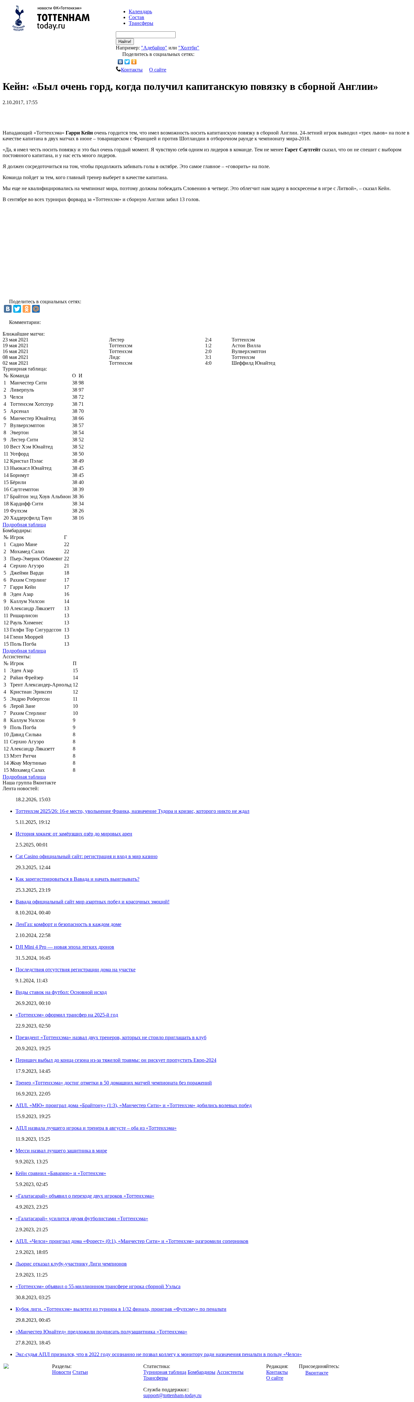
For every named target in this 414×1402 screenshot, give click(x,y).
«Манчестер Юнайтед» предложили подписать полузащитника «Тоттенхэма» (101, 1331)
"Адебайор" (154, 47)
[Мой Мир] (36, 309)
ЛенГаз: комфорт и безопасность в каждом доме (68, 924)
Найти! (124, 41)
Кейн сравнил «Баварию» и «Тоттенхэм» (61, 1173)
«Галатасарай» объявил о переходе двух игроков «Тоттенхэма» (85, 1196)
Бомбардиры (201, 1372)
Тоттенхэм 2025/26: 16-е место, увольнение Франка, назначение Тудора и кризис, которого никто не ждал (132, 811)
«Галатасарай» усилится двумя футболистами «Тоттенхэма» (82, 1218)
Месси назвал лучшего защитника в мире (61, 1150)
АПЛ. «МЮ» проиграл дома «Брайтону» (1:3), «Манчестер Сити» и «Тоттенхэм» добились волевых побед (134, 1105)
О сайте (157, 69)
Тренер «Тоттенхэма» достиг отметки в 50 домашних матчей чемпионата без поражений (114, 1082)
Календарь (140, 11)
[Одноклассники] (134, 62)
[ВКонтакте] (120, 62)
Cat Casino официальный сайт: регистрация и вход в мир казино (87, 856)
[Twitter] (127, 62)
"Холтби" (188, 47)
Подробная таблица (24, 524)
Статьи (80, 1372)
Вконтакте (316, 1372)
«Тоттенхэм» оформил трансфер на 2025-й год (67, 1015)
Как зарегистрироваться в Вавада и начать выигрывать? (77, 879)
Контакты (132, 69)
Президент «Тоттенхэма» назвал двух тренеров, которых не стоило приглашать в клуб (111, 1037)
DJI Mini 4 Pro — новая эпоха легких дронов (65, 947)
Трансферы (141, 23)
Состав (136, 17)
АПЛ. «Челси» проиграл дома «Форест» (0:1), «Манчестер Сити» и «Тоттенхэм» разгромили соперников (132, 1241)
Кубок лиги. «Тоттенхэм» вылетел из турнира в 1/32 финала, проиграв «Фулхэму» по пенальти (121, 1309)
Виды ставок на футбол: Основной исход (61, 992)
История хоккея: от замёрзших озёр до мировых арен (74, 833)
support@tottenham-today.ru (172, 1395)
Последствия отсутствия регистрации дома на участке (76, 969)
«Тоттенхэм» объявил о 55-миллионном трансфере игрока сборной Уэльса (98, 1286)
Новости (61, 1372)
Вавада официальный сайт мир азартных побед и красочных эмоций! (92, 901)
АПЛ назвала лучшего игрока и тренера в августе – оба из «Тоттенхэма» (96, 1128)
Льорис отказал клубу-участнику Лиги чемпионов (71, 1264)
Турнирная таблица (164, 1372)
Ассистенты (230, 1372)
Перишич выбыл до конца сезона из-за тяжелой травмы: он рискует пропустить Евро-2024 (116, 1060)
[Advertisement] (78, 115)
